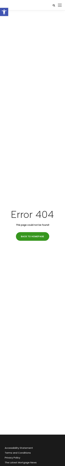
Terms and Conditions (18, 452)
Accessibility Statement (19, 448)
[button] (4, 12)
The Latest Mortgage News (21, 462)
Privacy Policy (12, 457)
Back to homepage (32, 236)
